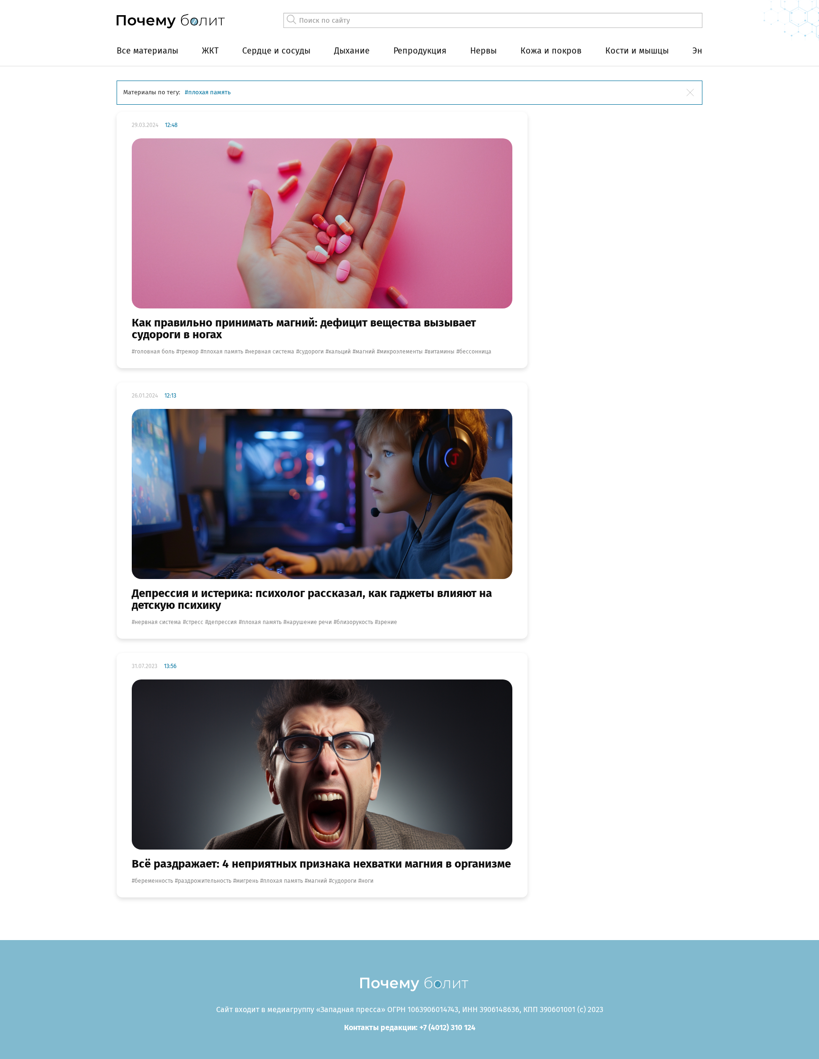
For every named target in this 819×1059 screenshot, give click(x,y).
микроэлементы (401, 351)
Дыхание (352, 50)
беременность (154, 881)
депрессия (222, 622)
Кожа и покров (551, 50)
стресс (194, 622)
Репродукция (419, 50)
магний (365, 351)
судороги (311, 351)
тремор (189, 351)
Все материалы (147, 50)
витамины (441, 351)
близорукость (355, 622)
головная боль (154, 351)
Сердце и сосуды (276, 50)
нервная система (271, 351)
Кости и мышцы (637, 50)
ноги (367, 881)
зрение (387, 622)
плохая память (223, 351)
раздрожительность (204, 881)
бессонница (475, 351)
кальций (339, 351)
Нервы (483, 50)
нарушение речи (309, 622)
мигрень (247, 881)
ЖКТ (210, 50)
